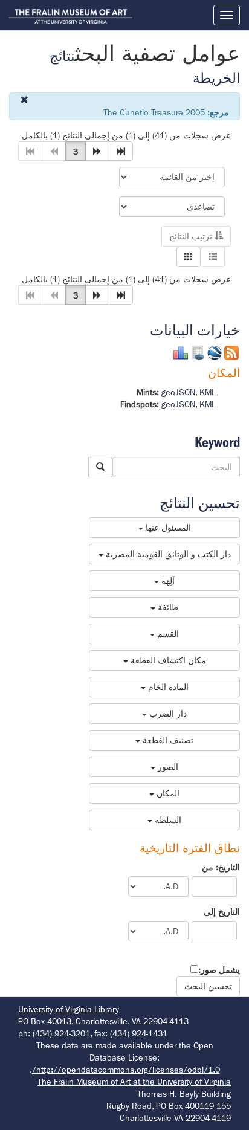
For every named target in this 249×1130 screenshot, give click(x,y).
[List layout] (213, 257)
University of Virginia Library (68, 1009)
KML (207, 392)
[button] (97, 151)
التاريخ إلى (222, 911)
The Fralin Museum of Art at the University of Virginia (134, 1081)
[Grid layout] (188, 257)
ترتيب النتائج (192, 236)
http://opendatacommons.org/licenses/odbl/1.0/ (126, 1069)
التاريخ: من (221, 867)
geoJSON (178, 392)
